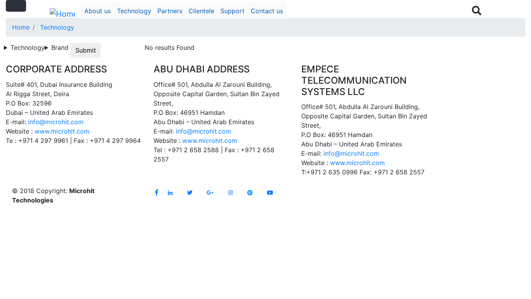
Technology (134, 11)
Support (232, 11)
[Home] (62, 14)
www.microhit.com (62, 131)
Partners (169, 11)
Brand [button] (59, 47)
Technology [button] (27, 47)
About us (97, 11)
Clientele (201, 11)
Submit (85, 50)
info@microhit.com (56, 122)
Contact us (267, 11)
